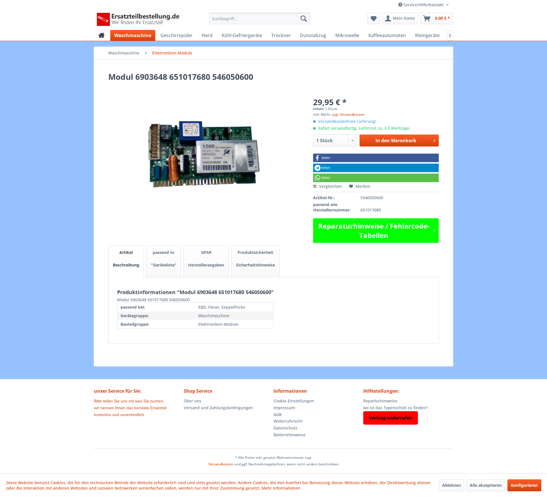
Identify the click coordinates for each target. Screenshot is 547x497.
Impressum (284, 407)
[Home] (101, 35)
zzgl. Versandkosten (348, 114)
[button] (376, 158)
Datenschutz (285, 428)
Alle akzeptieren (486, 485)
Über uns (192, 401)
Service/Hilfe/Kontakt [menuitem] (423, 4)
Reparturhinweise (380, 401)
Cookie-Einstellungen (294, 401)
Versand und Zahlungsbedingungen (218, 407)
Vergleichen (330, 186)
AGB (277, 414)
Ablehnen (451, 485)
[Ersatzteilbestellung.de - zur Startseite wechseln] (140, 20)
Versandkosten (221, 464)
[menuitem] (259, 18)
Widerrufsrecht (288, 421)
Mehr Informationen (281, 488)
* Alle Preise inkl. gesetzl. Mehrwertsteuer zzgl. (273, 457)
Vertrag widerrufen (390, 418)
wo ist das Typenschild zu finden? (395, 407)
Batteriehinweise (290, 434)
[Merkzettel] (374, 18)
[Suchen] (304, 18)
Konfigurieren (524, 485)
